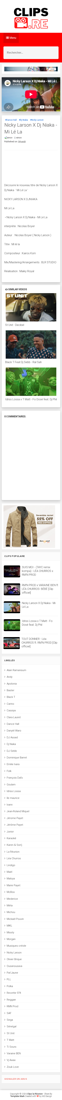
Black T (11, 697)
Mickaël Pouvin (15, 919)
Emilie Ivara (13, 764)
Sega (10, 1019)
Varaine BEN (14, 1053)
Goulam (11, 784)
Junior (10, 831)
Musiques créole (16, 945)
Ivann (10, 804)
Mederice (12, 898)
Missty (10, 932)
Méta (10, 905)
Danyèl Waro (14, 730)
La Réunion (13, 851)
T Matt (10, 1039)
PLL (9, 979)
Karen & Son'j (14, 844)
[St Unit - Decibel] (31, 307)
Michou (11, 912)
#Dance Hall (11, 120)
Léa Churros (14, 858)
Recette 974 (14, 992)
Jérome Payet (15, 818)
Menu (12, 37)
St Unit (10, 1033)
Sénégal (11, 1026)
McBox (11, 892)
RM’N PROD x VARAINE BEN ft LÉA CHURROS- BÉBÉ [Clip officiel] (40, 589)
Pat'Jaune (12, 972)
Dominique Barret (17, 757)
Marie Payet (13, 885)
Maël (9, 871)
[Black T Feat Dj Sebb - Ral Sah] (31, 344)
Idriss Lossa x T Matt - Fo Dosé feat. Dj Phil (31, 399)
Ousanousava (14, 966)
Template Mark (17, 1096)
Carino (10, 703)
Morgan (11, 939)
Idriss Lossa (14, 791)
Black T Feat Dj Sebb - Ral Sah (23, 362)
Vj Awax (11, 1060)
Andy (9, 676)
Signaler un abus (15, 1079)
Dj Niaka (11, 744)
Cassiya (11, 710)
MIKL (9, 925)
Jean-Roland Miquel (18, 811)
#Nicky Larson (37, 120)
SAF (9, 1013)
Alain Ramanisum (16, 670)
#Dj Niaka (23, 120)
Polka (10, 986)
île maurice (13, 798)
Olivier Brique (14, 959)
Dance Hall (13, 723)
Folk (9, 771)
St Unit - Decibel (14, 325)
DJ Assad (12, 737)
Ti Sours (11, 1046)
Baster (10, 690)
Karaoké (11, 838)
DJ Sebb (12, 750)
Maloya (11, 878)
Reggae (11, 999)
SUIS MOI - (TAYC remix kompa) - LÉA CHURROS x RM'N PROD (37, 571)
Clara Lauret (14, 717)
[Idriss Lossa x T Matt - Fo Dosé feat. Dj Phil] (31, 382)
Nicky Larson (14, 952)
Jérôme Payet (15, 824)
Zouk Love (13, 1066)
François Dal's (15, 777)
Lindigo (11, 865)
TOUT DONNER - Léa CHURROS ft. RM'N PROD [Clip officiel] (39, 642)
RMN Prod (12, 1006)
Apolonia (12, 683)
